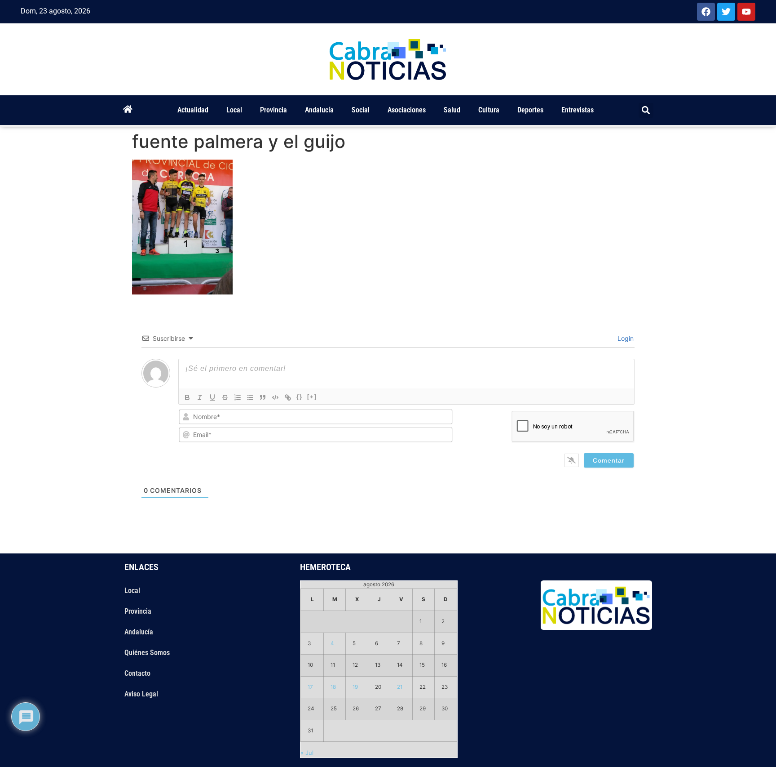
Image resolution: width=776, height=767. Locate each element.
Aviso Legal (141, 694)
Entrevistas (577, 110)
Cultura (488, 110)
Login (625, 338)
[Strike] (225, 397)
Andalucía (319, 110)
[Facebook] (706, 12)
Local (234, 110)
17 (310, 687)
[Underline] (212, 397)
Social (361, 110)
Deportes (530, 110)
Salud (452, 110)
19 (355, 687)
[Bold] (187, 397)
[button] (646, 110)
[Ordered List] (237, 397)
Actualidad (192, 110)
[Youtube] (746, 12)
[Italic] (200, 397)
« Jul (306, 752)
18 (333, 687)
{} (299, 396)
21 (399, 687)
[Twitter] (726, 12)
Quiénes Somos (147, 652)
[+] (312, 396)
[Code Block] (275, 397)
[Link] (288, 397)
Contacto (137, 673)
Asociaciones (407, 110)
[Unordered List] (250, 397)
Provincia (273, 110)
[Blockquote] (262, 397)
